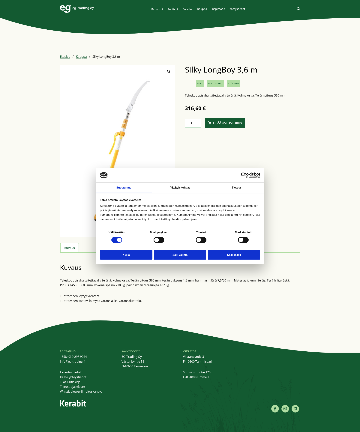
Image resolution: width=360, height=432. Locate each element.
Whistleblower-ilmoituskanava (81, 391)
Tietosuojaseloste (72, 387)
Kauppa (202, 9)
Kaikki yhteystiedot (73, 377)
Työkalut (233, 83)
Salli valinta (180, 254)
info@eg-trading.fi (72, 361)
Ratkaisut (157, 9)
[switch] (159, 240)
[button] (168, 71)
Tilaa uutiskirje (70, 382)
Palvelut (188, 9)
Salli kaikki (234, 254)
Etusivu (65, 57)
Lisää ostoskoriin (227, 123)
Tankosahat (215, 83)
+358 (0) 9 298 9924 (73, 357)
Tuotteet (173, 9)
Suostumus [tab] (123, 187)
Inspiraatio (218, 9)
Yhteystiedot (237, 9)
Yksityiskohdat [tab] (180, 187)
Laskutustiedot (70, 372)
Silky (200, 83)
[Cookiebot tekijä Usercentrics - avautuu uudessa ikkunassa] (243, 175)
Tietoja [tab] (236, 187)
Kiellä (126, 254)
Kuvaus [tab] (69, 248)
